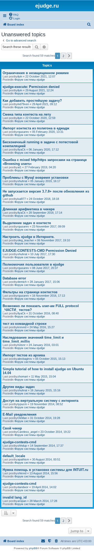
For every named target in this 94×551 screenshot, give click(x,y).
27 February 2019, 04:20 (40, 167)
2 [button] (63, 55)
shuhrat (22, 181)
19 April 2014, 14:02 (44, 487)
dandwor (22, 487)
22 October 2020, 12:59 (40, 117)
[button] (69, 56)
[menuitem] (14, 14)
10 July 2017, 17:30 (42, 254)
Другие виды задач (19, 387)
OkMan (22, 418)
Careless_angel (27, 431)
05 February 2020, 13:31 (47, 131)
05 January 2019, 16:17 (45, 181)
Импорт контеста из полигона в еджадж (36, 128)
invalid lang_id (15, 497)
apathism (23, 459)
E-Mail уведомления (20, 414)
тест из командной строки (24, 324)
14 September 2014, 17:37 (46, 445)
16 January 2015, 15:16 (45, 390)
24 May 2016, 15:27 (42, 327)
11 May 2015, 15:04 (43, 376)
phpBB (33, 548)
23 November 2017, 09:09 (48, 226)
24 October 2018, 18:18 (44, 198)
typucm (22, 404)
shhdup (22, 445)
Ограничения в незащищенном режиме (36, 73)
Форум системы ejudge (29, 79)
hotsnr (21, 344)
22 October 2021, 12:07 (40, 76)
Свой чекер (12, 428)
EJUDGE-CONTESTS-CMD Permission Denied (40, 251)
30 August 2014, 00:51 (46, 459)
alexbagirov (24, 358)
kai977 (21, 198)
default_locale (14, 456)
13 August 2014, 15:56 (44, 473)
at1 (19, 167)
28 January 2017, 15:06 (45, 281)
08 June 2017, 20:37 (45, 267)
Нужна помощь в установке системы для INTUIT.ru (45, 470)
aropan (21, 500)
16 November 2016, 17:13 (48, 295)
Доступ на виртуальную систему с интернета (40, 401)
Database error (14, 278)
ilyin (19, 76)
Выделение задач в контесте (27, 223)
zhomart (22, 376)
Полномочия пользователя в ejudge (33, 264)
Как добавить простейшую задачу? (32, 101)
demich (22, 281)
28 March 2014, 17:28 (43, 500)
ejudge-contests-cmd (19, 442)
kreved (21, 327)
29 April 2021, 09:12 (44, 104)
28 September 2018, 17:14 (45, 212)
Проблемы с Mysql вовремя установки (35, 177)
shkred (21, 473)
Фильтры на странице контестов (30, 292)
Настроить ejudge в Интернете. (29, 237)
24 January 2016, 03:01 (44, 344)
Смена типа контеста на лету (27, 114)
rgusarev (23, 131)
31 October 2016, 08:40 (44, 313)
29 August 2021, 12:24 (39, 90)
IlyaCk (21, 149)
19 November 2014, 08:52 (46, 404)
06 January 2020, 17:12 (44, 149)
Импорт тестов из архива (24, 355)
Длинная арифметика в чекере (29, 209)
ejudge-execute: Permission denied (31, 87)
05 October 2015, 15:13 (50, 358)
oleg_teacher (25, 240)
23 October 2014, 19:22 (55, 431)
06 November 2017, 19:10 (53, 240)
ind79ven (23, 104)
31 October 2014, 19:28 (45, 418)
